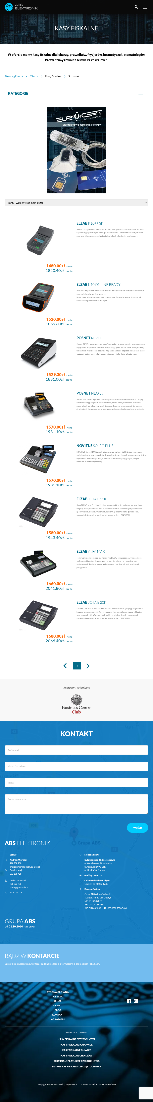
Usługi (57, 1005)
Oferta (34, 76)
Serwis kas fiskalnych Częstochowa (76, 1066)
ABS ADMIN (58, 1019)
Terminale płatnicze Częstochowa (77, 1060)
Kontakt (58, 1014)
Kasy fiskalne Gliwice (76, 1050)
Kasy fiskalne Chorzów (76, 1055)
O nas (58, 1000)
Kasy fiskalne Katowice (77, 1044)
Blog (58, 1010)
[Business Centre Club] (76, 703)
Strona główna (14, 76)
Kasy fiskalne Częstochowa (76, 1039)
